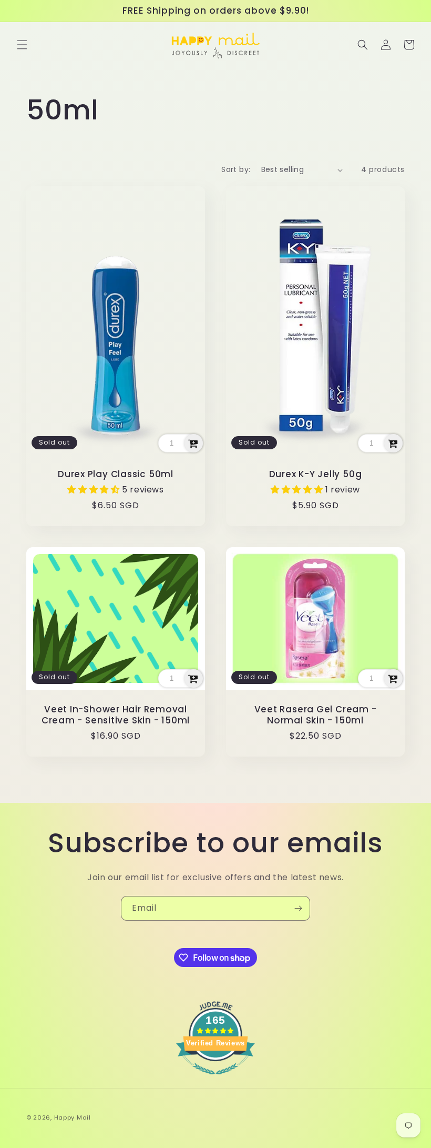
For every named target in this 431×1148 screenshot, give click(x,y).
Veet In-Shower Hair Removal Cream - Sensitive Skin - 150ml (116, 715)
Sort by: (235, 169)
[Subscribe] (298, 908)
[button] (22, 44)
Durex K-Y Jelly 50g (315, 474)
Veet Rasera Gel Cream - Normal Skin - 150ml (315, 715)
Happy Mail (72, 1117)
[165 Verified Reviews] (215, 1080)
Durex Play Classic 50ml (115, 474)
